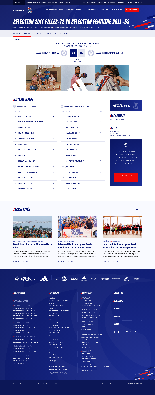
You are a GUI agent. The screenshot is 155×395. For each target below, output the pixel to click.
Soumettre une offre (57, 366)
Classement (39, 34)
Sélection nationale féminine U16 (25, 333)
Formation (29, 2)
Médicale (84, 344)
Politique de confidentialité (117, 383)
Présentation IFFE (55, 344)
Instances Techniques (89, 317)
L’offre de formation (57, 342)
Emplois (54, 2)
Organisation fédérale (91, 310)
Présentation (86, 301)
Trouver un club (55, 316)
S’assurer (52, 308)
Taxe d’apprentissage (56, 357)
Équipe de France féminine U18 (24, 330)
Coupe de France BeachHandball (33, 241)
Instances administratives (90, 315)
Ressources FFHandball (60, 373)
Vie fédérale (93, 10)
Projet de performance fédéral (60, 311)
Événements (117, 10)
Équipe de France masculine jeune (25, 342)
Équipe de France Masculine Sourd (25, 318)
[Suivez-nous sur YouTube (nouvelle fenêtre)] (136, 2)
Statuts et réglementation (91, 337)
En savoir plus (126, 168)
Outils (49, 2)
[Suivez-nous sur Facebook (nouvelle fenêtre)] (128, 2)
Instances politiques (88, 312)
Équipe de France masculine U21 (24, 311)
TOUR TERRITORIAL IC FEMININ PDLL (63, 27)
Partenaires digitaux (56, 333)
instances (17, 2)
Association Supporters (21, 363)
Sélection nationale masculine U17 (26, 316)
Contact (37, 383)
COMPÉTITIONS (86, 329)
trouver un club (131, 10)
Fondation (60, 2)
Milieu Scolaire (55, 313)
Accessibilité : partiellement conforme (61, 383)
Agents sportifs (87, 324)
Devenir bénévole (55, 330)
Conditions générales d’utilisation (97, 383)
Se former (54, 339)
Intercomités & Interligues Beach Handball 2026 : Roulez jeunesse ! (120, 246)
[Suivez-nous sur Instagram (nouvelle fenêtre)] (131, 2)
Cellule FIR (53, 355)
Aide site (45, 383)
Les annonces (54, 364)
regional (36, 27)
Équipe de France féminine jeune (25, 351)
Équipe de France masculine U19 (24, 313)
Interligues (70, 241)
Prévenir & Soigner (56, 306)
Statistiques (51, 34)
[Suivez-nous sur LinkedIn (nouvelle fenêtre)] (138, 2)
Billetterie (118, 301)
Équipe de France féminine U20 (24, 328)
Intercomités (116, 241)
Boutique (43, 2)
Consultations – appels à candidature (95, 366)
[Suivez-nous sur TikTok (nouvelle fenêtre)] (141, 2)
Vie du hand (81, 10)
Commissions (87, 321)
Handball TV (119, 316)
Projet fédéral (86, 303)
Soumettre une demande (58, 369)
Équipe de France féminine (22, 325)
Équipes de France (66, 10)
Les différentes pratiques (58, 301)
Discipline (84, 332)
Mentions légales (80, 383)
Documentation (88, 351)
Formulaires (86, 361)
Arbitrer (52, 303)
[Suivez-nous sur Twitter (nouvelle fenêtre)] (133, 2)
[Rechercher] (141, 10)
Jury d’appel (85, 347)
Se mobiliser (53, 325)
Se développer (54, 322)
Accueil (15, 27)
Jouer (52, 298)
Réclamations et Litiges (90, 342)
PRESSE (116, 324)
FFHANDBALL (87, 298)
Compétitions (51, 10)
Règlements (85, 354)
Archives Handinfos (88, 359)
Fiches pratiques (87, 364)
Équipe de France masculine (23, 308)
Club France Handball (21, 358)
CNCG (83, 327)
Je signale (67, 2)
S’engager (54, 320)
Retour (17, 39)
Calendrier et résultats (22, 34)
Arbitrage (85, 339)
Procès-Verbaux (87, 356)
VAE (50, 352)
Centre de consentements (135, 383)
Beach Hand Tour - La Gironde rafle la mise (32, 246)
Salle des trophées (20, 360)
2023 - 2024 (29, 27)
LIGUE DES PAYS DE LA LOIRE (46, 27)
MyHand (117, 309)
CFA (50, 349)
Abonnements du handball (91, 306)
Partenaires (36, 2)
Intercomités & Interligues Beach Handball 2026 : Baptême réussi (75, 246)
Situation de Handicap (57, 347)
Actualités (105, 10)
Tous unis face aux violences (60, 328)
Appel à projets (54, 335)
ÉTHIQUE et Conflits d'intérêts (92, 334)
